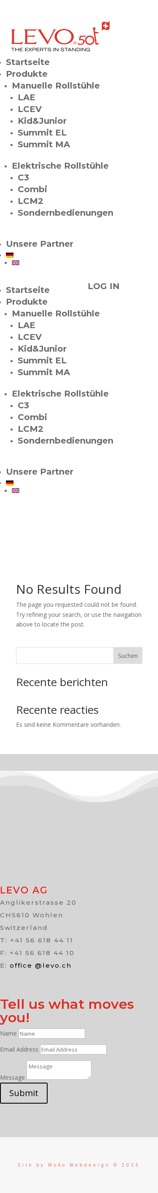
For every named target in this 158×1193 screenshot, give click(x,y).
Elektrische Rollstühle (60, 166)
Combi (32, 189)
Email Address (19, 1049)
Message (12, 1077)
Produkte (27, 74)
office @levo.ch (41, 965)
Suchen (128, 656)
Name (8, 1033)
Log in (104, 286)
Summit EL (42, 133)
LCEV (30, 109)
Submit (23, 1093)
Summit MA (44, 144)
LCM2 (30, 201)
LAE (26, 97)
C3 (23, 177)
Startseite (28, 62)
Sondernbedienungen (65, 213)
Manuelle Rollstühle (56, 86)
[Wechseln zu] (82, 255)
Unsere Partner (39, 244)
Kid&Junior (42, 121)
